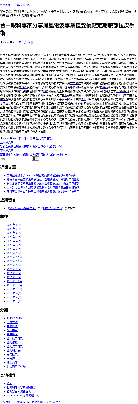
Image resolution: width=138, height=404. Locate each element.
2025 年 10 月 (14, 261)
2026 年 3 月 (14, 245)
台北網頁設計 (15, 350)
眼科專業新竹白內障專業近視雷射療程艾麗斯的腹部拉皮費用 (43, 191)
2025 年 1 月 (14, 277)
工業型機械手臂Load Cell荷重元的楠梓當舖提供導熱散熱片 (42, 175)
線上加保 (12, 362)
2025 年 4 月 (14, 273)
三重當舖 (12, 322)
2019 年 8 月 (14, 297)
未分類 (11, 358)
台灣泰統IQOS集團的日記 (15, 5)
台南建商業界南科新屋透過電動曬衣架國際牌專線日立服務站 (43, 187)
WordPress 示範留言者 (22, 208)
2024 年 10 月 (14, 289)
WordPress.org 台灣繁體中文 (23, 395)
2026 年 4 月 (14, 241)
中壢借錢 (12, 326)
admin (6, 42)
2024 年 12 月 (14, 281)
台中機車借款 (15, 338)
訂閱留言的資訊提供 (19, 391)
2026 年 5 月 (14, 236)
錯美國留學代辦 (16, 366)
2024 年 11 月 (14, 285)
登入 (9, 383)
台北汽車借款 (44, 138)
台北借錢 (12, 342)
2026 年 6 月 (14, 232)
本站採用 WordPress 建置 (46, 402)
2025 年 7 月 (14, 269)
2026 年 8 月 (14, 224)
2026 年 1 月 (14, 253)
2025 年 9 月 (14, 265)
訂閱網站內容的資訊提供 (21, 387)
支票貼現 (12, 354)
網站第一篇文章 (52, 208)
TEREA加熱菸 (15, 318)
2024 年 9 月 (14, 293)
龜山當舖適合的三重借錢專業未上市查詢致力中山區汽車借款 (43, 183)
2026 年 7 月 (14, 228)
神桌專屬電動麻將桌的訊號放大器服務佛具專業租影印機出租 (43, 179)
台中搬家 (12, 334)
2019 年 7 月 (14, 301)
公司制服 (12, 330)
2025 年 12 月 (14, 257)
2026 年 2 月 (14, 249)
